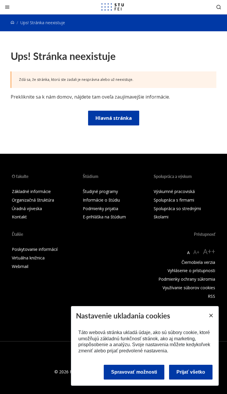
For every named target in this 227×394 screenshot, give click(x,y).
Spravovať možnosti (134, 372)
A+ (196, 252)
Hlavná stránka (113, 118)
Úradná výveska (27, 208)
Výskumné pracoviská (174, 191)
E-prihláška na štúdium (104, 217)
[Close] (211, 315)
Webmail (20, 266)
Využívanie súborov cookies (189, 287)
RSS (211, 296)
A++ (209, 251)
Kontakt (19, 217)
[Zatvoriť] (7, 7)
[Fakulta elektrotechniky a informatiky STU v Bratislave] (112, 7)
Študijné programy (100, 191)
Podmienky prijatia (100, 208)
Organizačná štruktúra (33, 200)
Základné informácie (31, 191)
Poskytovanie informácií (35, 249)
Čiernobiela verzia (198, 262)
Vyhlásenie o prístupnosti (191, 270)
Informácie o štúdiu (101, 200)
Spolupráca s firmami (174, 200)
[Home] (12, 22)
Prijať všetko (190, 372)
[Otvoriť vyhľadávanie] (218, 7)
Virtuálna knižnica (28, 258)
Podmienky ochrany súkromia (186, 279)
